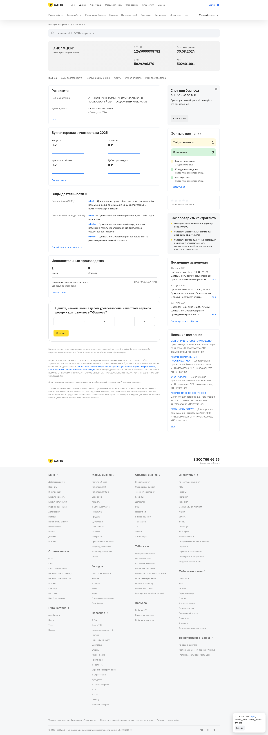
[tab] (52, 78)
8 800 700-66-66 (206, 459)
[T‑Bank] (55, 5)
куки (253, 716)
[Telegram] (214, 730)
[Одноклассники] (208, 730)
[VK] (201, 730)
